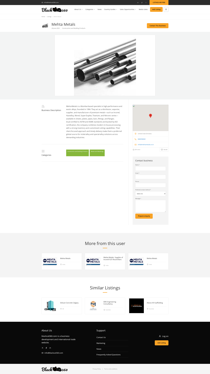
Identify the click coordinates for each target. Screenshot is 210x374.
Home (43, 16)
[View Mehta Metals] (50, 261)
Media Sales (143, 9)
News (100, 9)
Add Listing (156, 9)
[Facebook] (142, 2)
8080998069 (141, 139)
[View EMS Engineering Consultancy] (93, 306)
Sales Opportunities (127, 9)
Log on (165, 336)
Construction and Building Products (77, 151)
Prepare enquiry (144, 216)
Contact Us (101, 337)
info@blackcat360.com (54, 353)
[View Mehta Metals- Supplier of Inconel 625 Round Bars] (93, 261)
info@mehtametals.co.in (146, 145)
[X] (146, 2)
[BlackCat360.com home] (54, 9)
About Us (77, 9)
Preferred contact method (143, 190)
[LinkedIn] (138, 2)
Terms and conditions (110, 369)
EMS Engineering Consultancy (109, 303)
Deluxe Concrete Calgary (69, 303)
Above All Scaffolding (155, 303)
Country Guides (110, 9)
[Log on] (166, 9)
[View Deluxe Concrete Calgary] (50, 306)
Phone (137, 181)
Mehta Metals (65, 258)
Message (138, 198)
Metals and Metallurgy (97, 151)
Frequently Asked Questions (108, 354)
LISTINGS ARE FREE (159, 2)
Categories (89, 9)
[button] (150, 116)
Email (137, 173)
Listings (49, 16)
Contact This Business (158, 26)
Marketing (100, 343)
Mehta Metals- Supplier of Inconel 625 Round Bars (113, 258)
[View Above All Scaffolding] (136, 306)
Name (137, 165)
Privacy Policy (97, 369)
